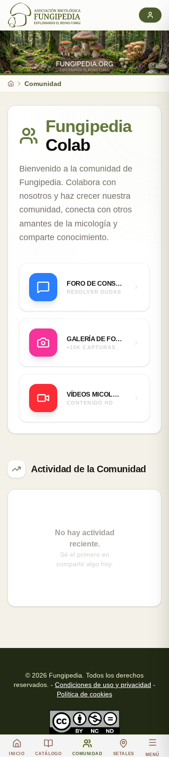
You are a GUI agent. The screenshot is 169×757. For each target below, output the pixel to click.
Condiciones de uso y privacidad (103, 684)
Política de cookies (84, 694)
